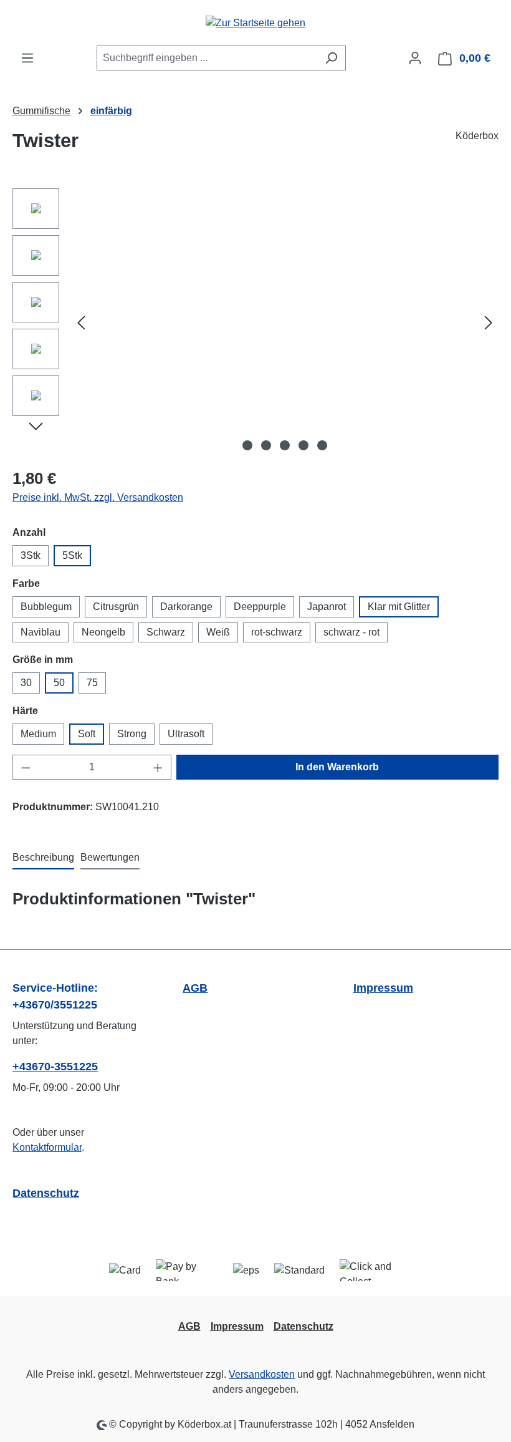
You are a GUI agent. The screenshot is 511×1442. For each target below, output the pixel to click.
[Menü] (27, 58)
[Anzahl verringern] (25, 767)
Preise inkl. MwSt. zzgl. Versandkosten (97, 497)
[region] (255, 322)
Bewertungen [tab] (110, 857)
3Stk (31, 555)
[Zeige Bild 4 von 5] (303, 445)
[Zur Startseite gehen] (255, 23)
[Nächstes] (488, 322)
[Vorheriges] (81, 322)
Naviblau (40, 632)
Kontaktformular (47, 1147)
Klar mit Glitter (399, 606)
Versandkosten (262, 1374)
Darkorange (186, 606)
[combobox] (207, 58)
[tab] (43, 858)
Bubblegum (46, 606)
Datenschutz (45, 1193)
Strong (131, 733)
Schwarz (165, 632)
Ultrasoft (186, 733)
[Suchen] (331, 58)
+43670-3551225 (55, 1066)
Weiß (218, 632)
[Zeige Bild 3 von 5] (285, 445)
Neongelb (103, 632)
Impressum (383, 988)
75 (92, 682)
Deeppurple (260, 606)
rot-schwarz (276, 632)
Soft (86, 733)
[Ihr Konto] (415, 58)
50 (59, 682)
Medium (38, 733)
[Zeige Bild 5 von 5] (322, 445)
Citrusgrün (116, 606)
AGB (195, 988)
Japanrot (326, 606)
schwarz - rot (351, 632)
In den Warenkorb (337, 767)
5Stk (72, 555)
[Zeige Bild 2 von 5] (266, 445)
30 (26, 682)
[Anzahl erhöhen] (158, 767)
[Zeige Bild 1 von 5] (247, 445)
